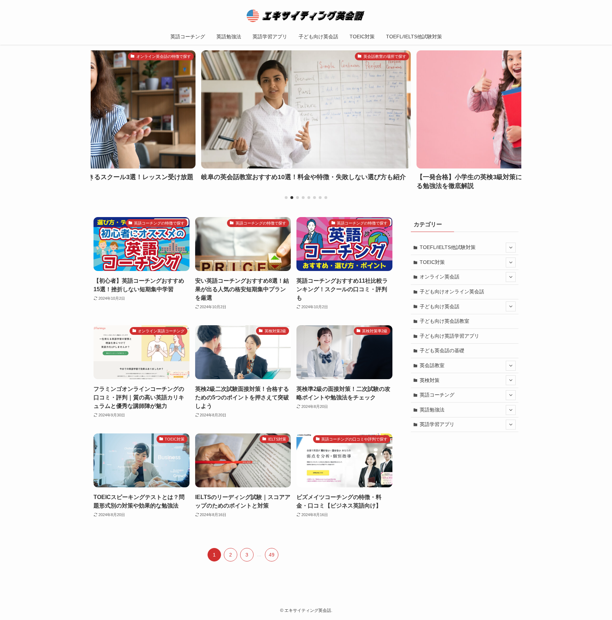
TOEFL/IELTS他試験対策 (448, 247)
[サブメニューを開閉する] (511, 248)
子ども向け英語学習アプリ (449, 336)
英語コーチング (437, 395)
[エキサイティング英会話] (306, 16)
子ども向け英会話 (439, 306)
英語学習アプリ (437, 424)
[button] (286, 197)
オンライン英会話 (439, 276)
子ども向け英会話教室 (444, 321)
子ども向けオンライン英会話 (452, 291)
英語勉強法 (432, 410)
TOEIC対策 (432, 262)
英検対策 (430, 380)
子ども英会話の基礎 (442, 350)
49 (271, 555)
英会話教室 (432, 365)
